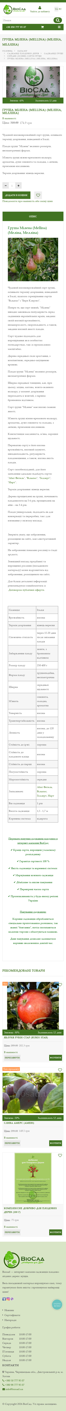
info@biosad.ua (14, 1389)
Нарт (12, 482)
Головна (7, 51)
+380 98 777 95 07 (14, 1384)
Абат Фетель (16, 478)
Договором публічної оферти (26, 590)
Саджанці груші (53, 53)
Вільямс (32, 478)
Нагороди (10, 1320)
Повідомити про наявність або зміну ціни (27, 201)
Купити (56, 1057)
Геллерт (45, 478)
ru (60, 9)
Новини (9, 1310)
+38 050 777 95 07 (16, 26)
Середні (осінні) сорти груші (24, 56)
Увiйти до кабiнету (40, 11)
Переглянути (12, 1057)
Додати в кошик (16, 195)
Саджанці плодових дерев (23, 53)
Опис (33, 216)
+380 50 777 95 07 (14, 1380)
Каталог (22, 51)
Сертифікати (12, 1315)
